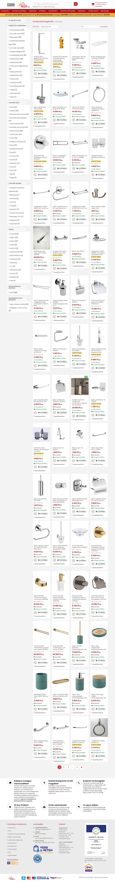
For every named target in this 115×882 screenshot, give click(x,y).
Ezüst (12, 167)
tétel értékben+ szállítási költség (101, 4)
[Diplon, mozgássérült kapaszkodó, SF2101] (60, 142)
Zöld (11, 152)
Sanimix (12, 273)
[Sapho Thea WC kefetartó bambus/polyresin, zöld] (80, 632)
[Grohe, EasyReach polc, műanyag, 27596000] (99, 43)
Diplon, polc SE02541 (78, 251)
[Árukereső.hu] (37, 859)
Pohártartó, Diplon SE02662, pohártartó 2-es (98, 157)
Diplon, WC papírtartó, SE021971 (60, 350)
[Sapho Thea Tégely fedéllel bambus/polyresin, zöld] (99, 681)
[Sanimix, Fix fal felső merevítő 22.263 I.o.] (80, 94)
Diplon (12, 237)
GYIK (9, 852)
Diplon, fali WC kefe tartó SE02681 (40, 108)
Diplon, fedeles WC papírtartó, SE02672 (59, 400)
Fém (11, 202)
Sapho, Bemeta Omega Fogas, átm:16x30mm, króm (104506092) (60, 500)
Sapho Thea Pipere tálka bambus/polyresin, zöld (60, 695)
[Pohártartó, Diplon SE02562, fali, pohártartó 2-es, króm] (41, 434)
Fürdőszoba (5, 11)
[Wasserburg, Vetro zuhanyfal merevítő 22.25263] (41, 238)
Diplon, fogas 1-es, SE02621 (77, 448)
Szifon (12, 97)
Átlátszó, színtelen (16, 142)
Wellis (12, 245)
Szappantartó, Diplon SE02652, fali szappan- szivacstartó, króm (98, 253)
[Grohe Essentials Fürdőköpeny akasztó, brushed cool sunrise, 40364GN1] (99, 532)
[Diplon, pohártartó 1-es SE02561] (99, 386)
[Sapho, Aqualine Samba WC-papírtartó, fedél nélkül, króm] (41, 532)
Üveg (12, 206)
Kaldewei (13, 277)
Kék (11, 174)
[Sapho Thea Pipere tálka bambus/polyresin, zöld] (60, 681)
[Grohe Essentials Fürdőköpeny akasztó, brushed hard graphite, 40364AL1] (80, 582)
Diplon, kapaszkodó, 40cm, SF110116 (97, 448)
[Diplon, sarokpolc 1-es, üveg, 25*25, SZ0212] (60, 94)
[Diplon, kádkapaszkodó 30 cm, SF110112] (41, 727)
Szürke (12, 160)
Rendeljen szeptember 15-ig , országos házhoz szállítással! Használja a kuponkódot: (57, 15)
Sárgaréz (13, 209)
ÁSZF (9, 831)
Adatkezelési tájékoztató (15, 840)
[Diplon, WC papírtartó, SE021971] (60, 335)
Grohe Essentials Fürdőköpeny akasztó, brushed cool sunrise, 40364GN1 (98, 548)
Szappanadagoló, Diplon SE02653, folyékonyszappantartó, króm (60, 303)
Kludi (11, 281)
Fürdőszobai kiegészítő (43, 21)
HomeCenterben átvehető (15, 287)
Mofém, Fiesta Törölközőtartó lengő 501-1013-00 (40, 350)
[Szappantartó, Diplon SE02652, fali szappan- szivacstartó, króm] (99, 238)
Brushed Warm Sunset (18, 114)
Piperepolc (14, 37)
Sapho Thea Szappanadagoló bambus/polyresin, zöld (79, 696)
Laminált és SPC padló (67, 11)
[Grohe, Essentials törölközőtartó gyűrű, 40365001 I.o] (99, 94)
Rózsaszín (13, 163)
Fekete (12, 111)
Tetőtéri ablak (93, 11)
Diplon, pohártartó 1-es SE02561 (98, 400)
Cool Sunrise (14, 134)
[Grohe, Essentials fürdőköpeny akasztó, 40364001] (41, 142)
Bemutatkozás (12, 846)
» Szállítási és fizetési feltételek (16, 834)
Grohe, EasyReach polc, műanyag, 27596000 (98, 57)
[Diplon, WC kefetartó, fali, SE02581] (80, 335)
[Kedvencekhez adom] (35, 73)
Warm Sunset (15, 131)
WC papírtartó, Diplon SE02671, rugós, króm (59, 252)
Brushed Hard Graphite (18, 118)
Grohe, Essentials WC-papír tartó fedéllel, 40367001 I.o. (98, 302)
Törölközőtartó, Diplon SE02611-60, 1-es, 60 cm (41, 207)
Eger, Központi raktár (17, 304)
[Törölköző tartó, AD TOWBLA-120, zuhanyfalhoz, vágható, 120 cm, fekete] (80, 386)
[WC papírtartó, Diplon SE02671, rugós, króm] (60, 238)
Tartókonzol (14, 82)
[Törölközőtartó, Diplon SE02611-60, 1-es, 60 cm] (41, 193)
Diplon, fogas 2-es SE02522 (58, 448)
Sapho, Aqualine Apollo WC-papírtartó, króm (41, 400)
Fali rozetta (14, 93)
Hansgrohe (14, 259)
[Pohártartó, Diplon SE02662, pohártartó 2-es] (99, 142)
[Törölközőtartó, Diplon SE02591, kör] (99, 727)
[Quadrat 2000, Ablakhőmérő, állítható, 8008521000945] (41, 43)
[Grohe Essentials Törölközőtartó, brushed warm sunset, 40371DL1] (41, 632)
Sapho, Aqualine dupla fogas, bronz (98, 207)
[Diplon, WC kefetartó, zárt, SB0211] (41, 485)
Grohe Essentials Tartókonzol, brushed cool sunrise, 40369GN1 (41, 597)
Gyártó (11, 229)
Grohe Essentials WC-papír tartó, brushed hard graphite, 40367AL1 (98, 597)
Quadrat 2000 (15, 252)
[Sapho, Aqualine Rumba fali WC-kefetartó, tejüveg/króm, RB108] (60, 532)
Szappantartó (15, 59)
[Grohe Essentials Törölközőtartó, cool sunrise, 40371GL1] (60, 632)
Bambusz (13, 195)
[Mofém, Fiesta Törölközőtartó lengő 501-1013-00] (41, 335)
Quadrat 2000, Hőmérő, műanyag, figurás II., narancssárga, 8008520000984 (60, 59)
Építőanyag (104, 11)
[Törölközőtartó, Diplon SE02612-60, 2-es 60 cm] (80, 193)
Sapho (12, 241)
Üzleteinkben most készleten (15, 299)
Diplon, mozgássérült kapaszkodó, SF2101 (59, 156)
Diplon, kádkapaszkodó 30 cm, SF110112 (41, 741)
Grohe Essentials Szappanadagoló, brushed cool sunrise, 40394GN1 (59, 598)
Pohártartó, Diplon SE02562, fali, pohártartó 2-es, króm (41, 449)
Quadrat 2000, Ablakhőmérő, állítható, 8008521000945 (41, 58)
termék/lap (104, 26)
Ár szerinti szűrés (15, 20)
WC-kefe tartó (15, 48)
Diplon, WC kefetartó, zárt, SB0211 (40, 499)
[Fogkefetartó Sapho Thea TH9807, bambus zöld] (41, 681)
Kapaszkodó (14, 62)
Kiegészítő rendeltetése (17, 25)
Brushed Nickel (15, 149)
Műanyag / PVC (15, 217)
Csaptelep (32, 11)
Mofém (12, 248)
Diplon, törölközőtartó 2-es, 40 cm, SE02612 (79, 156)
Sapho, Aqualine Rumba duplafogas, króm (79, 499)
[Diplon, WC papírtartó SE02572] (80, 287)
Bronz (12, 170)
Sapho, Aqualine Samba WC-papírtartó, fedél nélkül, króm (41, 547)
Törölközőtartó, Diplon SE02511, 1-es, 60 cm (79, 741)
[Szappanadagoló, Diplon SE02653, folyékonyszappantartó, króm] (60, 287)
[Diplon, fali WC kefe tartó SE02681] (41, 94)
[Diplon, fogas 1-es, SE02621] (80, 434)
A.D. (11, 266)
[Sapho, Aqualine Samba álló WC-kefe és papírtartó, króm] (99, 335)
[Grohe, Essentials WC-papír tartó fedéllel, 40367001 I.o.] (99, 287)
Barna (12, 145)
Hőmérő (13, 79)
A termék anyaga (15, 183)
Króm (12, 107)
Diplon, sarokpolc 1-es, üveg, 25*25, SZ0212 (59, 108)
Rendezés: (36, 26)
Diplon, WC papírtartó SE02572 (79, 301)
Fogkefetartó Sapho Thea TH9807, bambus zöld (41, 696)
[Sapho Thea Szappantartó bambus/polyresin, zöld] (99, 632)
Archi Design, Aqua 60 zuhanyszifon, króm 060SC (79, 58)
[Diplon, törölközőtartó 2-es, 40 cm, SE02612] (80, 142)
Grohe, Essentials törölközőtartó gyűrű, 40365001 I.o (97, 108)
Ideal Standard (15, 255)
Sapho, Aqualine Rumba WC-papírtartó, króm (60, 207)
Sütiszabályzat (12, 843)
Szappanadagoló (16, 52)
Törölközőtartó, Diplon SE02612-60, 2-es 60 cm (79, 207)
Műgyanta (13, 220)
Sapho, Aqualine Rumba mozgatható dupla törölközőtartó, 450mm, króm (41, 303)
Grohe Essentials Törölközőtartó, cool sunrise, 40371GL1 (59, 647)
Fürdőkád (42, 11)
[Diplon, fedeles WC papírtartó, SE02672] (60, 386)
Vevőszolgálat (12, 849)
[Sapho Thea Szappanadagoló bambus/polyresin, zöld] (80, 681)
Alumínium (14, 224)
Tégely (12, 90)
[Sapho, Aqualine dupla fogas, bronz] (99, 193)
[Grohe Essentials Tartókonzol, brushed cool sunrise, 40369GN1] (41, 582)
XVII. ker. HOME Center (44, 7)
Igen (11, 292)
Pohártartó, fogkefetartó (19, 66)
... (72, 767)
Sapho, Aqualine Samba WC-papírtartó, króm (98, 499)
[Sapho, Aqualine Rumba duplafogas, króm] (80, 485)
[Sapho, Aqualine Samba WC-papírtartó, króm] (99, 485)
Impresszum (11, 828)
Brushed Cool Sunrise (17, 127)
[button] (50, 26)
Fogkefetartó (15, 75)
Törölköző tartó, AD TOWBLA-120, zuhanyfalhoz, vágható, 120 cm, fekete (79, 402)
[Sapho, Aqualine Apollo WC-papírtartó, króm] (41, 386)
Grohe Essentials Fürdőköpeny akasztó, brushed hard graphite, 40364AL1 (79, 598)
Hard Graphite (15, 124)
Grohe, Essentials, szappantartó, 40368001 (79, 546)
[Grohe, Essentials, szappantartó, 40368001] (80, 532)
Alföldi (12, 263)
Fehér (12, 138)
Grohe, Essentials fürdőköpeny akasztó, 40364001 (40, 157)
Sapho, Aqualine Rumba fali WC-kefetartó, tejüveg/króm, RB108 (60, 547)
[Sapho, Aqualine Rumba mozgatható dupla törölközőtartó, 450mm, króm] (41, 287)
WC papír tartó (15, 34)
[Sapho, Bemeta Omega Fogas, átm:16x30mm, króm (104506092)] (60, 485)
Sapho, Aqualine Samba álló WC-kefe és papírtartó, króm (98, 350)
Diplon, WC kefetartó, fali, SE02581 (78, 350)
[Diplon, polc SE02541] (80, 238)
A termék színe (14, 103)
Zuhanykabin (53, 11)
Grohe (12, 234)
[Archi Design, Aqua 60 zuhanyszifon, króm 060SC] (80, 43)
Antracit (13, 156)
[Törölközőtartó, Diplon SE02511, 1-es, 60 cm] (80, 727)
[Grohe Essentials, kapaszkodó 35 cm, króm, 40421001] (60, 727)
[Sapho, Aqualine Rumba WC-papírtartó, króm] (60, 193)
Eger (53, 7)
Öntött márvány (16, 213)
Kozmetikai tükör (16, 86)
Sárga (12, 178)
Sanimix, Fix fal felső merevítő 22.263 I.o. (78, 108)
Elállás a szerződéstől (14, 837)
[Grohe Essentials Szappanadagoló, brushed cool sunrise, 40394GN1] (60, 582)
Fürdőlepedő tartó (16, 55)
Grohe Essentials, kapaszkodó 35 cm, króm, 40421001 (59, 742)
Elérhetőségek (12, 855)
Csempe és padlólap (19, 11)
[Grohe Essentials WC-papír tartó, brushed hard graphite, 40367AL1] (99, 582)
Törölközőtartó (15, 30)
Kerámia (13, 199)
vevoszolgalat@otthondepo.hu (44, 838)
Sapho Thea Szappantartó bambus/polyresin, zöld (98, 647)
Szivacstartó (14, 72)
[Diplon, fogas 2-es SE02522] (60, 434)
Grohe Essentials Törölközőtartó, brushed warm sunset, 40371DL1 (41, 647)
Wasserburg (14, 270)
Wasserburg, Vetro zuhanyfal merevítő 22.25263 (40, 253)
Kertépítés (81, 11)
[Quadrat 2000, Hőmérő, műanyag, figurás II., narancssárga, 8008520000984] (60, 43)
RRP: (73, 62)
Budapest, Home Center (18, 308)
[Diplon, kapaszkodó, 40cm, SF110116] (99, 434)
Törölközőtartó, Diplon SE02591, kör (98, 741)
